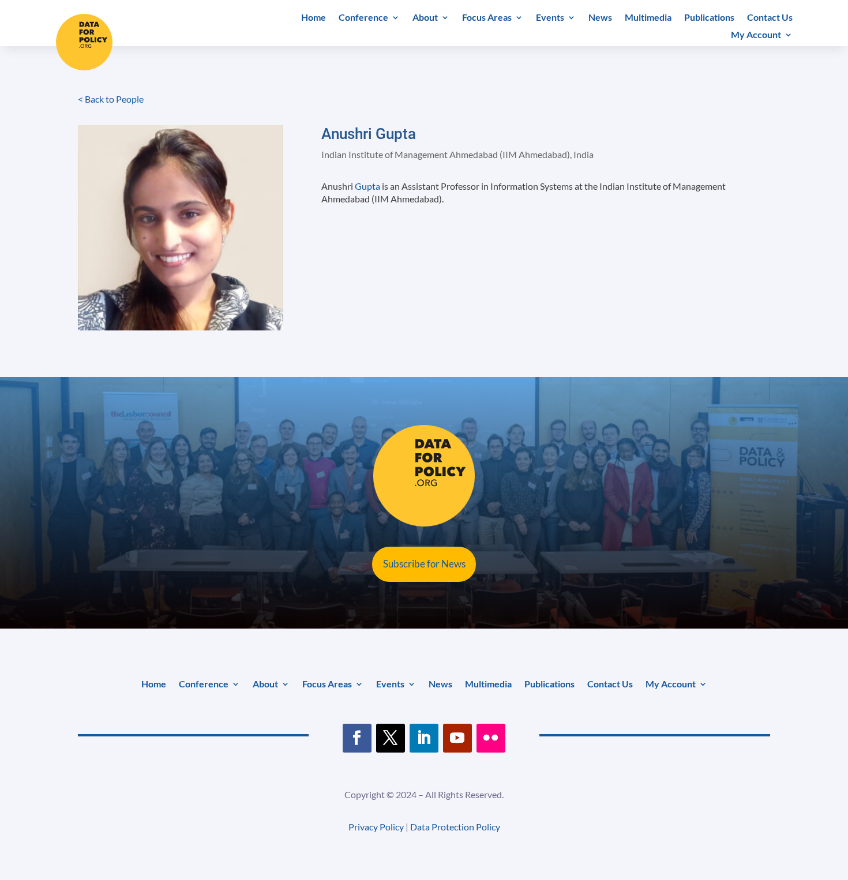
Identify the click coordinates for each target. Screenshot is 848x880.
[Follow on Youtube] (457, 738)
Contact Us (770, 17)
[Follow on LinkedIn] (424, 738)
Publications (709, 17)
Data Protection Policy (455, 826)
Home (313, 17)
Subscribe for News (424, 564)
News (600, 17)
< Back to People (111, 98)
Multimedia (648, 17)
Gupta (367, 185)
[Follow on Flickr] (490, 738)
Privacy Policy (376, 826)
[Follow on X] (390, 738)
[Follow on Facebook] (357, 738)
